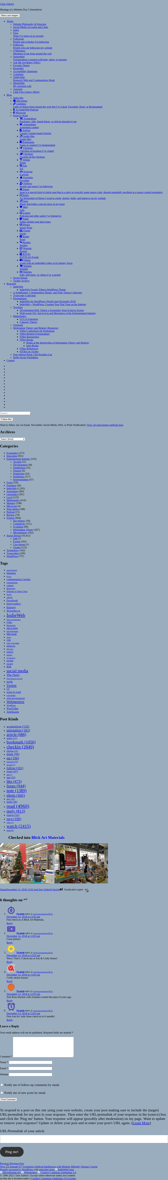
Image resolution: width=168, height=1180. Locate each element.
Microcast (20, 112)
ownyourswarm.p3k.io (43, 914)
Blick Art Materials (48, 837)
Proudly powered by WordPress (17, 1169)
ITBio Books (26, 339)
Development (20, 464)
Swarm (20, 913)
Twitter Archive (21, 280)
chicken (12, 751)
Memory (11, 503)
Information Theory (23, 529)
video (10, 822)
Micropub (12, 634)
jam (11, 777)
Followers (32, 46)
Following (31, 40)
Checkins (37, 149)
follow (15, 768)
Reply (10, 923)
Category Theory (28, 322)
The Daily (13, 675)
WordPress (12, 556)
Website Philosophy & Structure (29, 24)
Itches (63, 197)
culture (10, 585)
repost (13, 815)
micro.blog (12, 628)
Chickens (32, 155)
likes (24, 208)
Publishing (18, 476)
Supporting (40, 58)
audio (12, 738)
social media (17, 670)
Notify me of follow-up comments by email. (32, 1085)
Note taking (13, 509)
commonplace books (19, 579)
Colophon (18, 74)
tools (10, 681)
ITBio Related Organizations (35, 333)
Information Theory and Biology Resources (35, 328)
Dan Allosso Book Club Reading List (32, 354)
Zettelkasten (13, 711)
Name (4, 1062)
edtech (9, 597)
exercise (12, 762)
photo (16, 795)
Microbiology (20, 532)
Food (9, 482)
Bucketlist (18, 68)
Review (11, 515)
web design (11, 695)
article (16, 734)
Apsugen (17, 89)
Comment (6, 1056)
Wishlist (26, 267)
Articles (35, 132)
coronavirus (12, 582)
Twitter (12, 685)
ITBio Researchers (29, 336)
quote (12, 801)
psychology (11, 658)
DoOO (9, 594)
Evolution (18, 526)
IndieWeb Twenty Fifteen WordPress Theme (43, 289)
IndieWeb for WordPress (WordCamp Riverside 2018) (48, 301)
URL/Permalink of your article (22, 1131)
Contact (11, 360)
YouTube (12, 708)
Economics (12, 453)
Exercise (26, 173)
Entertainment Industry (18, 459)
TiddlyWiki (34, 79)
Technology (13, 550)
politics (10, 652)
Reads (24, 238)
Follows (36, 185)
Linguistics (12, 494)
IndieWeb (18, 286)
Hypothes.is (13, 610)
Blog (9, 95)
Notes (35, 220)
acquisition (18, 726)
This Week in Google (14, 679)
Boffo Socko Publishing (25, 357)
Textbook (18, 325)
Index (16, 30)
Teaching (18, 307)
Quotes (25, 232)
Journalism (12, 491)
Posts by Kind (20, 115)
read (18, 806)
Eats (23, 167)
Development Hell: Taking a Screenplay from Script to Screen (52, 310)
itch (9, 775)
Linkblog (57, 105)
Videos (46, 261)
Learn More (141, 1123)
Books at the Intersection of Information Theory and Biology (57, 342)
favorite (11, 765)
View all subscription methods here (104, 425)
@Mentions (32, 52)
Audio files (27, 138)
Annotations (29, 126)
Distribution (19, 467)
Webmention (15, 702)
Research (11, 283)
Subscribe (18, 98)
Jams (42, 202)
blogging (11, 573)
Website (4, 1074)
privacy (9, 655)
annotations (12, 570)
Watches (40, 273)
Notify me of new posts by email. (25, 1092)
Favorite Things (21, 65)
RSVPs (29, 256)
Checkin (55, 889)
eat (13, 758)
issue (12, 771)
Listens (40, 214)
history (11, 607)
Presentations (20, 298)
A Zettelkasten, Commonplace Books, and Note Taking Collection (47, 292)
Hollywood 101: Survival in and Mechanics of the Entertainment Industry (58, 313)
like (14, 781)
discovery (11, 588)
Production (18, 473)
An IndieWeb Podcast (26, 109)
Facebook (12, 600)
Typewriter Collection (24, 295)
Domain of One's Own (17, 591)
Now (28, 34)
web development (16, 698)
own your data (13, 643)
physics (10, 649)
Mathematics (19, 316)
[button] (27, 863)
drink (13, 754)
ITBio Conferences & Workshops (37, 331)
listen (16, 786)
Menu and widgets (10, 15)
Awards (17, 461)
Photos (26, 226)
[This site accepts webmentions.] (29, 1172)
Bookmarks (37, 143)
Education (12, 456)
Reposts (26, 250)
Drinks (25, 161)
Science (11, 518)
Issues (91, 191)
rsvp (14, 819)
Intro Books (32, 345)
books (9, 576)
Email (4, 1068)
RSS (9, 666)
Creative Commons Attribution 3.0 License (53, 1178)
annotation (18, 730)
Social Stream (20, 277)
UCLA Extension (29, 319)
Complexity (19, 523)
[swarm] (86, 890)
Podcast (11, 512)
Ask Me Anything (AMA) (26, 62)
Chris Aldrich (7, 4)
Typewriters (13, 553)
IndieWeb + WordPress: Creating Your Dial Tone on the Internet (53, 304)
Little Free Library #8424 (26, 92)
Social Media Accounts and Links (30, 27)
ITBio (9, 622)
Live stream (19, 544)
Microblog (21, 100)
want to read (14, 692)
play (11, 799)
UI (8, 689)
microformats (12, 631)
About (10, 21)
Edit (15, 538)
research (10, 664)
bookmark (21, 742)
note (17, 790)
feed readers (14, 603)
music (9, 637)
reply (16, 811)
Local (9, 497)
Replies (25, 244)
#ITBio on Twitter (29, 351)
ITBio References (29, 348)
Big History (19, 520)
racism (10, 660)
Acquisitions (48, 120)
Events (16, 541)
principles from (47, 1169)
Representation (21, 479)
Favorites (26, 179)
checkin (20, 746)
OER (9, 640)
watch (19, 826)
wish (10, 830)
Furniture (11, 485)
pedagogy (11, 646)
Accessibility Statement (25, 71)
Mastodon (11, 625)
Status (3, 889)
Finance (17, 470)
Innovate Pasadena (14, 620)
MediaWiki (22, 85)
